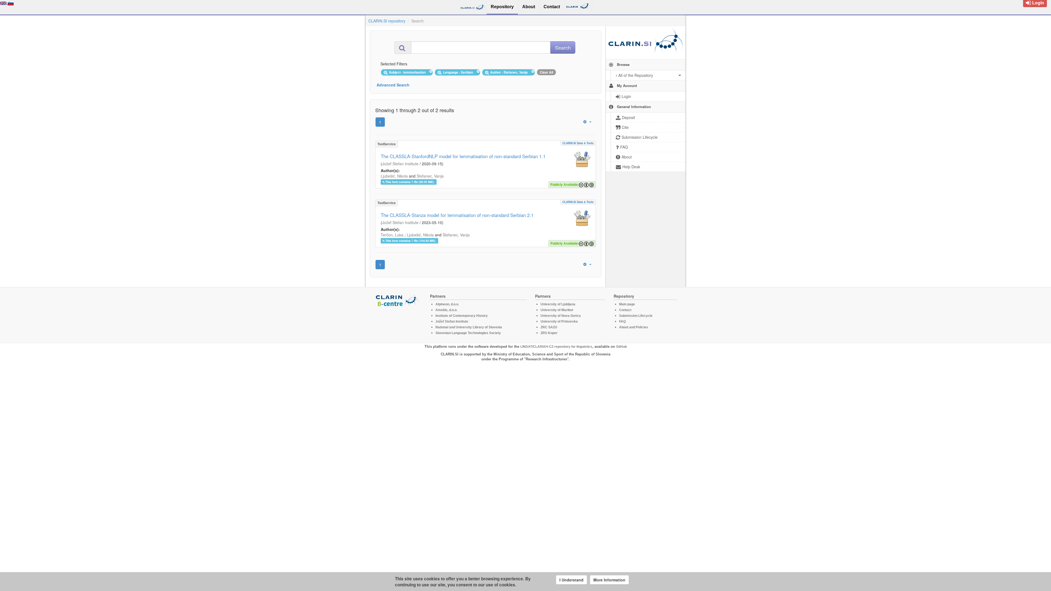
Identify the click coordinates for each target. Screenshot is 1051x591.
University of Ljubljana (558, 304)
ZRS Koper (549, 333)
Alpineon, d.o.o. (447, 304)
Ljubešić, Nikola (394, 176)
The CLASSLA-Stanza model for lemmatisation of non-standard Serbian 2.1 (457, 215)
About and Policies (633, 327)
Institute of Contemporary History (461, 316)
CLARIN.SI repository (386, 21)
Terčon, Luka (392, 234)
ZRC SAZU (549, 327)
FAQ (622, 321)
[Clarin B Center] (398, 300)
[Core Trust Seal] (397, 322)
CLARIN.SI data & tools (578, 143)
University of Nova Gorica (561, 316)
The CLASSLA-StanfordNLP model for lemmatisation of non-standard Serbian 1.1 (463, 156)
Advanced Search (393, 85)
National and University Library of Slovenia (468, 327)
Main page (627, 304)
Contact (625, 310)
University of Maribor (557, 310)
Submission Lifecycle (635, 316)
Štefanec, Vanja (430, 176)
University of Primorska (559, 321)
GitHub (621, 347)
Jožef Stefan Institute (400, 163)
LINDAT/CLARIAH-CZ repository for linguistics (556, 347)
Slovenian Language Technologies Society (468, 333)
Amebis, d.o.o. (446, 310)
